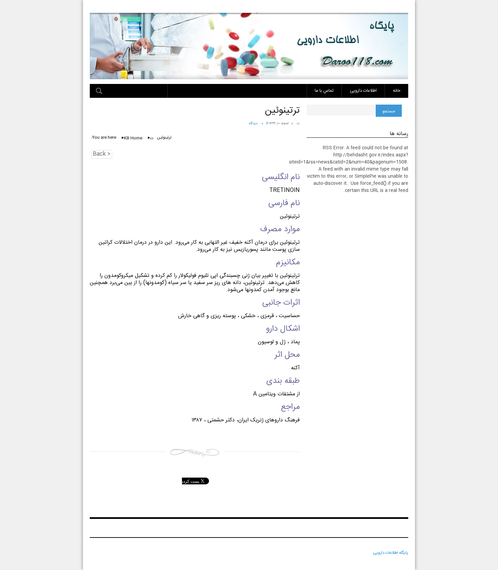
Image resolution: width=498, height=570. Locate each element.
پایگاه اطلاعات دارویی (390, 552)
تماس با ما (324, 90)
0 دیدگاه (258, 123)
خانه (396, 90)
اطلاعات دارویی (363, 90)
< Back (101, 154)
